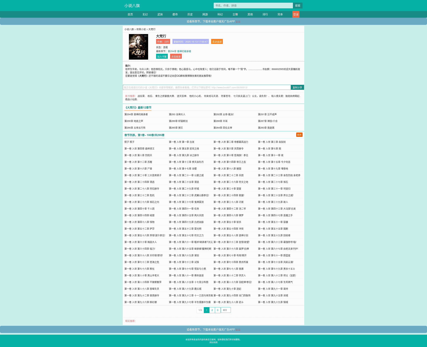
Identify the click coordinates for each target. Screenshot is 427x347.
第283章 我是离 (266, 127)
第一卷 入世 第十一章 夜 (270, 155)
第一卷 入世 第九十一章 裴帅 (273, 288)
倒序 (299, 134)
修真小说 (141, 29)
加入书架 (162, 56)
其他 (250, 14)
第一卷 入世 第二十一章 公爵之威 (186, 175)
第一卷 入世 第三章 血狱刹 (272, 141)
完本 (280, 14)
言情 (235, 14)
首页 (130, 14)
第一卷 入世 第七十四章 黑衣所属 (231, 262)
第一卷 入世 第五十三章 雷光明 (185, 228)
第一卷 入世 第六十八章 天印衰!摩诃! (143, 255)
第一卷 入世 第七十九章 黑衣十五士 (276, 268)
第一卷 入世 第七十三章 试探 (184, 262)
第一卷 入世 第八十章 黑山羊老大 (141, 275)
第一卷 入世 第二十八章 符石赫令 (141, 188)
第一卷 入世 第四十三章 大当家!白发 (277, 208)
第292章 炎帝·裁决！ (224, 114)
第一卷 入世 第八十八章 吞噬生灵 (141, 288)
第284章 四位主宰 (223, 127)
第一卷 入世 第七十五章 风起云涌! (275, 262)
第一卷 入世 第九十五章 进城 (273, 295)
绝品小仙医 (131, 99)
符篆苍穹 (225, 95)
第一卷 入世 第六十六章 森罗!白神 (231, 248)
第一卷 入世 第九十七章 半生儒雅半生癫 (190, 302)
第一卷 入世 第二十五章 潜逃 (184, 181)
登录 (296, 14)
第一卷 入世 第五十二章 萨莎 (139, 228)
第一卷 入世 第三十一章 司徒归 (274, 188)
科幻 (220, 14)
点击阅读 (176, 56)
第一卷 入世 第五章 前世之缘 (184, 148)
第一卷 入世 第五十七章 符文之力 (186, 235)
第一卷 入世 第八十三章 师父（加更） (277, 275)
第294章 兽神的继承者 (179, 51)
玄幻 (145, 14)
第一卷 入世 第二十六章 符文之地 (231, 181)
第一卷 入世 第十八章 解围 (227, 168)
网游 (205, 14)
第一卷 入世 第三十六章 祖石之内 (141, 201)
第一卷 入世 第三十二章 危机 (139, 195)
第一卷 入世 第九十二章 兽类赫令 (141, 295)
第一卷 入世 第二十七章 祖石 (273, 181)
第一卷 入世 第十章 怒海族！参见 (231, 155)
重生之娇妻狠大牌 (164, 95)
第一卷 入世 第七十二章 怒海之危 (141, 262)
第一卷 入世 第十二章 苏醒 (138, 161)
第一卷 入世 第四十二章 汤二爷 (230, 208)
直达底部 (217, 41)
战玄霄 (141, 95)
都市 (175, 14)
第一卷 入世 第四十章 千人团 (139, 208)
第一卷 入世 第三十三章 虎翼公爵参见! (189, 195)
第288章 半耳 (221, 121)
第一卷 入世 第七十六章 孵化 (139, 268)
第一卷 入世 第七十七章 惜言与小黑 (187, 268)
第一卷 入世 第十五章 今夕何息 (274, 161)
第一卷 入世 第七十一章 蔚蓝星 (274, 255)
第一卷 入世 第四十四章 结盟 (139, 215)
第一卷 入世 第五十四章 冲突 (229, 228)
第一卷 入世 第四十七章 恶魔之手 (275, 215)
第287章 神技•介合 (268, 121)
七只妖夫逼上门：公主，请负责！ (250, 95)
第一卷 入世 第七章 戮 (269, 148)
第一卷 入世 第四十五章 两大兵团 (186, 215)
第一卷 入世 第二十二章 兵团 (229, 175)
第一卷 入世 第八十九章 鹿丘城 (185, 288)
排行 (265, 14)
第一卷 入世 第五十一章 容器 (273, 221)
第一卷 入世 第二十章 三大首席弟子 (142, 175)
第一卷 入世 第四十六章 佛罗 (229, 215)
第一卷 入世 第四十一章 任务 (184, 208)
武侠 (160, 14)
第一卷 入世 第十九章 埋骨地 (273, 168)
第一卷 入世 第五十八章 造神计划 (231, 235)
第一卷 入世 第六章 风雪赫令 (229, 148)
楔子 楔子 (129, 141)
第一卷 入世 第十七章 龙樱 (183, 168)
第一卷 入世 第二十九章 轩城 (184, 188)
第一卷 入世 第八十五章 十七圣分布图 (188, 282)
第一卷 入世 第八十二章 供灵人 (230, 275)
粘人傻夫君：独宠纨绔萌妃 (285, 95)
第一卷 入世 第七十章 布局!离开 (230, 255)
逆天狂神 (181, 95)
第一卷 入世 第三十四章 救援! (229, 195)
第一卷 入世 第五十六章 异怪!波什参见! (144, 235)
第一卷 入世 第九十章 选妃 (227, 288)
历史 (190, 14)
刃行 (166, 41)
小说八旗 (132, 5)
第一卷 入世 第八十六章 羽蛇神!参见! (233, 282)
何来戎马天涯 (211, 95)
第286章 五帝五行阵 (134, 127)
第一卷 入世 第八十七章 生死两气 (275, 282)
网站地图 (213, 342)
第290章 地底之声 (133, 121)
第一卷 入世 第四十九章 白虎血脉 (186, 221)
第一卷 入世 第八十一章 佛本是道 (186, 275)
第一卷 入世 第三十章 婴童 (227, 188)
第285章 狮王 (176, 127)
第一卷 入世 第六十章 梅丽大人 (140, 242)
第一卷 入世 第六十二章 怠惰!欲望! (232, 242)
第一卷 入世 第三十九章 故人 (273, 201)
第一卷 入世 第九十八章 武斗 (229, 302)
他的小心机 (195, 95)
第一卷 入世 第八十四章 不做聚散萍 (142, 282)
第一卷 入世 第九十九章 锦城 (273, 302)
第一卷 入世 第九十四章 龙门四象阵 (232, 295)
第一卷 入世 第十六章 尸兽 (138, 168)
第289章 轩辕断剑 (178, 121)
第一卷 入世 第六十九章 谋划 (184, 255)
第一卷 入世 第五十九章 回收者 (274, 235)
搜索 (297, 5)
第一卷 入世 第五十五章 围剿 (273, 228)
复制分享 (297, 87)
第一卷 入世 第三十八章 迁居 (229, 201)
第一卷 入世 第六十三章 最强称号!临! (277, 242)
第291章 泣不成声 (267, 114)
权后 (150, 95)
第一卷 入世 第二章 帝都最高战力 (231, 141)
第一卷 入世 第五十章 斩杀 (227, 221)
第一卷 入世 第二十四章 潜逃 (139, 181)
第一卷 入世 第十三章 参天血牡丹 (186, 161)
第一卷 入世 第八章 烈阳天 (138, 155)
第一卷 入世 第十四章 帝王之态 (230, 161)
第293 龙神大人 (177, 114)
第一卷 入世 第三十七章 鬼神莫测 (186, 201)
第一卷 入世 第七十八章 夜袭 (229, 268)
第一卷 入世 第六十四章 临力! (139, 248)
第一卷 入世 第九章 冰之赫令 (184, 155)
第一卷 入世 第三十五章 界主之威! (275, 195)
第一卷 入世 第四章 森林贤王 (139, 148)
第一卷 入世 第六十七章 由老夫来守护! (278, 248)
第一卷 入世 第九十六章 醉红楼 (140, 302)
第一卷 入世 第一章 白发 (181, 141)
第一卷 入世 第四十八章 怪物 (139, 221)
